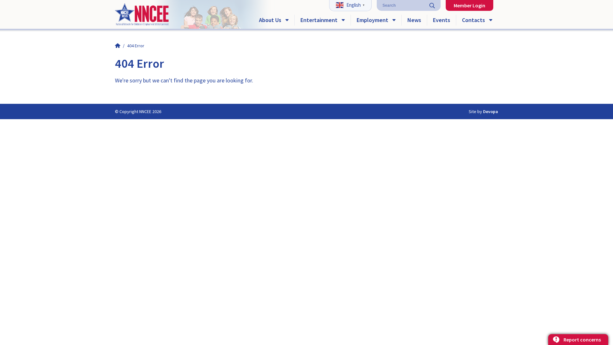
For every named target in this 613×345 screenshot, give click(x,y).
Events (441, 20)
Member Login (469, 5)
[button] (351, 4)
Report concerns (582, 339)
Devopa (490, 111)
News (414, 20)
